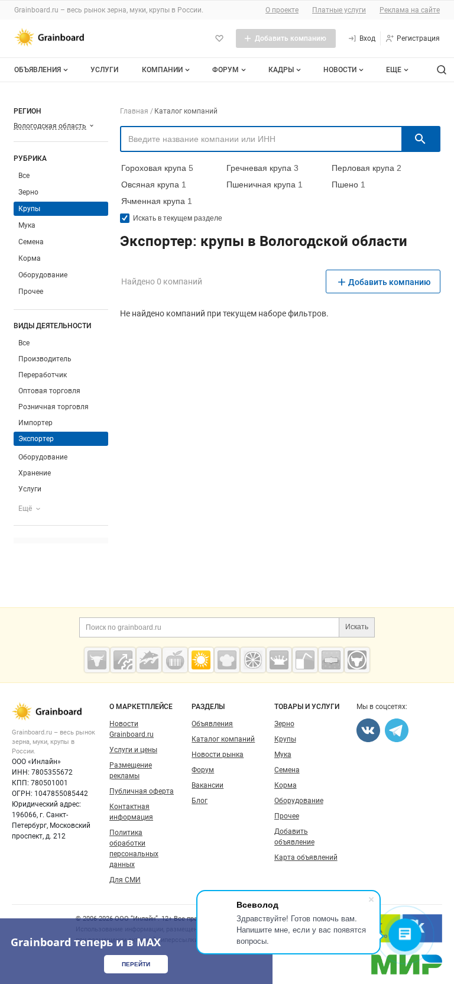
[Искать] (420, 139)
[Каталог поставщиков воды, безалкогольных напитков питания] (305, 659)
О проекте (282, 10)
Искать (356, 627)
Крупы (285, 739)
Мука (26, 225)
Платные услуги (339, 10)
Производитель (45, 359)
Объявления (37, 70)
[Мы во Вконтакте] (368, 730)
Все (24, 175)
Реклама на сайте (410, 10)
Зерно (28, 192)
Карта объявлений (306, 857)
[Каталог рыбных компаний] (149, 659)
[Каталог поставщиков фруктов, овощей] (253, 659)
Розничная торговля (53, 407)
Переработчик (42, 375)
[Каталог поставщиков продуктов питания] (175, 659)
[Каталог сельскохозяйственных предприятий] (201, 659)
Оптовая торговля (49, 391)
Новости (339, 70)
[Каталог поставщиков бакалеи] (331, 659)
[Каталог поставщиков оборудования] (123, 659)
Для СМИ (125, 880)
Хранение (34, 473)
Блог (199, 801)
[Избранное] (219, 38)
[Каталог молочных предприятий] (279, 659)
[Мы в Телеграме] (396, 730)
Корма (29, 258)
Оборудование (42, 275)
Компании (162, 70)
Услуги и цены (133, 750)
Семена (31, 242)
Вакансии (207, 785)
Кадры (281, 70)
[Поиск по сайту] (441, 70)
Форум (225, 70)
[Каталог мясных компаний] (96, 659)
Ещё (25, 508)
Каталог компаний (223, 739)
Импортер (35, 423)
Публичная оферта (141, 791)
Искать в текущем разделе (177, 218)
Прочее (30, 291)
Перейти (136, 964)
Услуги (104, 70)
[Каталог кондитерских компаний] (227, 659)
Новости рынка (218, 754)
